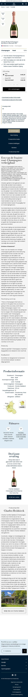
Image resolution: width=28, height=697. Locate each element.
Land (7, 7)
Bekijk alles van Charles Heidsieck (14, 611)
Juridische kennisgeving (17, 694)
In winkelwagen (14, 131)
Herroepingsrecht (17, 687)
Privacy (16, 684)
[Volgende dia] (24, 436)
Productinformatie (14, 139)
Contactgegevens (16, 692)
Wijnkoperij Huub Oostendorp (12, 678)
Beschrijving (14, 135)
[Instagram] (15, 675)
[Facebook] (13, 675)
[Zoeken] (5, 4)
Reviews (14, 148)
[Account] (22, 4)
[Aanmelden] (24, 651)
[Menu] (2, 4)
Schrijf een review (14, 497)
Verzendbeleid (16, 689)
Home (3, 7)
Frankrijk (13, 7)
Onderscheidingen (14, 143)
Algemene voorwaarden (16, 682)
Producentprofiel (14, 152)
